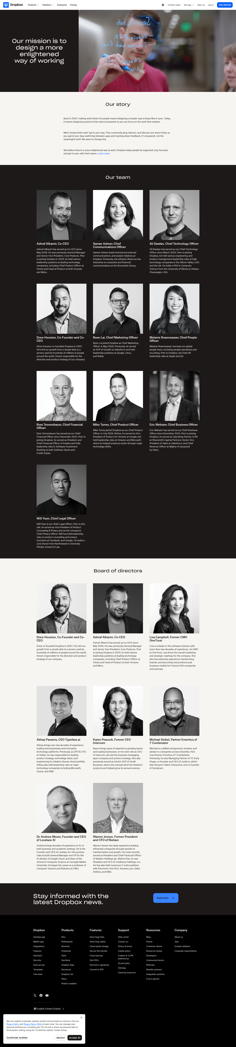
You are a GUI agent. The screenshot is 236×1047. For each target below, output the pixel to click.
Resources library (154, 951)
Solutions (37, 955)
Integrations (38, 946)
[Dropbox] (14, 5)
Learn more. (104, 153)
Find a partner (152, 979)
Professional (67, 941)
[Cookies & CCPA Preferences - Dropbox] (44, 1029)
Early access (39, 965)
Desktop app (39, 937)
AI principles (124, 963)
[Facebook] (41, 995)
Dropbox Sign (67, 965)
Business (65, 946)
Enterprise (66, 951)
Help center (123, 937)
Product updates (69, 983)
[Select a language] (163, 5)
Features (37, 951)
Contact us (123, 941)
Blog (148, 937)
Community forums (155, 960)
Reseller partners (154, 969)
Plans (64, 979)
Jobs (177, 941)
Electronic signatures (99, 965)
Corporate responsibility (186, 951)
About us (179, 937)
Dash (63, 955)
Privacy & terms (125, 946)
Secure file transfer (98, 951)
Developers (151, 955)
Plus (63, 937)
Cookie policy (124, 951)
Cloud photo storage (99, 946)
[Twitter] (35, 995)
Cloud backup (96, 955)
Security (37, 960)
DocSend (65, 960)
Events (149, 941)
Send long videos (98, 941)
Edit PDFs (94, 960)
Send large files (97, 937)
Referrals (150, 965)
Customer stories (154, 946)
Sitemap (122, 968)
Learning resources (127, 972)
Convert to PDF (97, 969)
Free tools (37, 974)
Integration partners (155, 974)
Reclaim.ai (66, 969)
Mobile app (38, 941)
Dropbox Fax (67, 974)
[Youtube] (47, 995)
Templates (38, 969)
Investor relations (182, 946)
